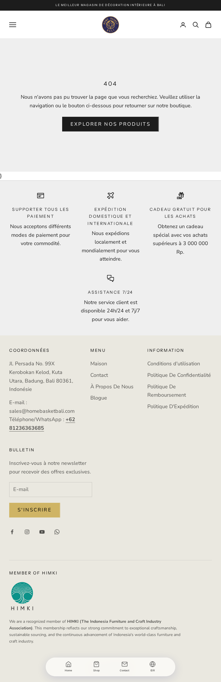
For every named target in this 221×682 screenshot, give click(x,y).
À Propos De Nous (112, 386)
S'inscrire (35, 510)
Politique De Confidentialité (179, 375)
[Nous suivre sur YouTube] (42, 532)
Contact (99, 375)
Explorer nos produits (110, 124)
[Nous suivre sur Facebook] (12, 532)
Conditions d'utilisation (173, 363)
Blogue (98, 397)
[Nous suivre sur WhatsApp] (57, 532)
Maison (98, 363)
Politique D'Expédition (173, 406)
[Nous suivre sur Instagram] (27, 532)
